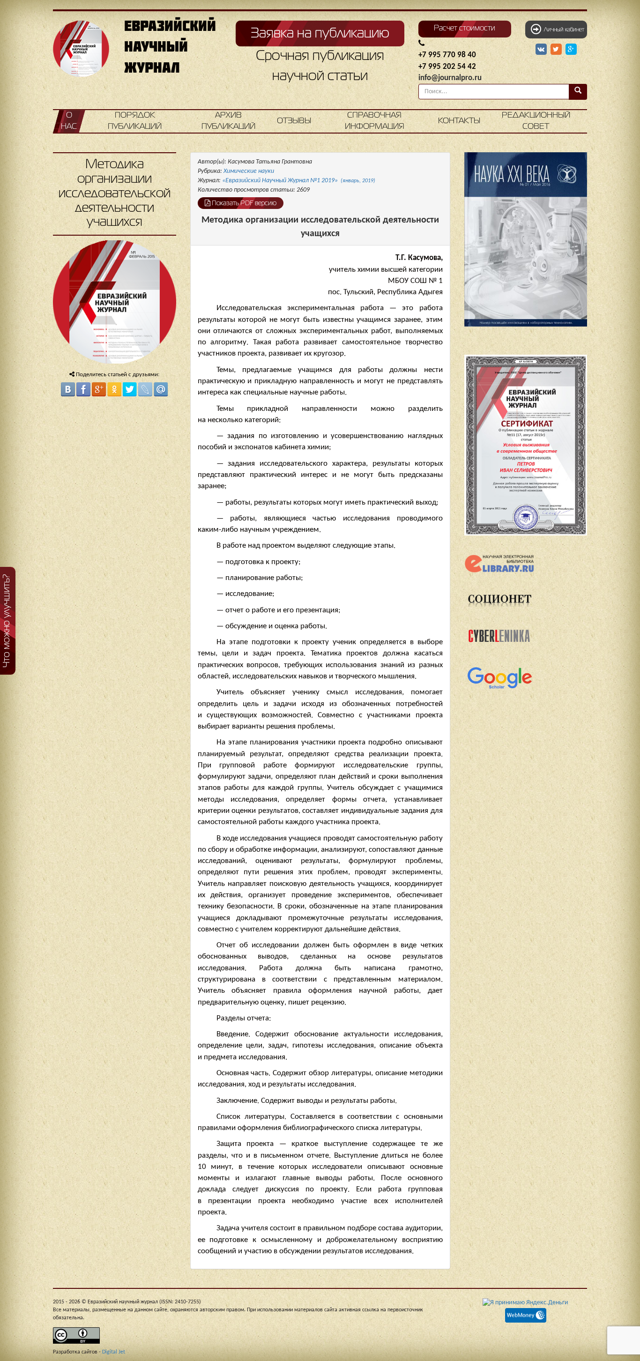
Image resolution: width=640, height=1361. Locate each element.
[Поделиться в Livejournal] (145, 389)
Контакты (459, 121)
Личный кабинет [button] (562, 30)
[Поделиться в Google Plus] (99, 389)
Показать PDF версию (243, 203)
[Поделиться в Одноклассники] (114, 389)
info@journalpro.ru (450, 78)
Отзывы (294, 121)
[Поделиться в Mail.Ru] (161, 389)
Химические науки (248, 171)
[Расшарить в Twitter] (557, 49)
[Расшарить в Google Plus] (571, 49)
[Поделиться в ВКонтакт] (68, 389)
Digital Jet (113, 1352)
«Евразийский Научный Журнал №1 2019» (298, 180)
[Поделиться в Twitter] (130, 389)
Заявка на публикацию (320, 34)
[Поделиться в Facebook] (83, 389)
